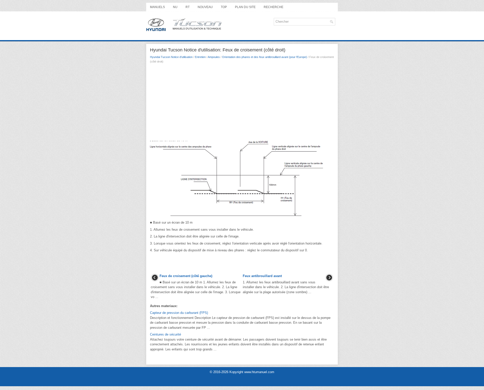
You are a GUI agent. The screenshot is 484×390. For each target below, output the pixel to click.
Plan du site (245, 7)
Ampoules (214, 56)
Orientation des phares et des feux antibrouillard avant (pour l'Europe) (264, 56)
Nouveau (205, 7)
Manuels (157, 7)
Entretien (200, 56)
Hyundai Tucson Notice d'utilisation (171, 56)
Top (224, 7)
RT (188, 7)
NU (175, 7)
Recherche (273, 7)
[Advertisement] (242, 103)
